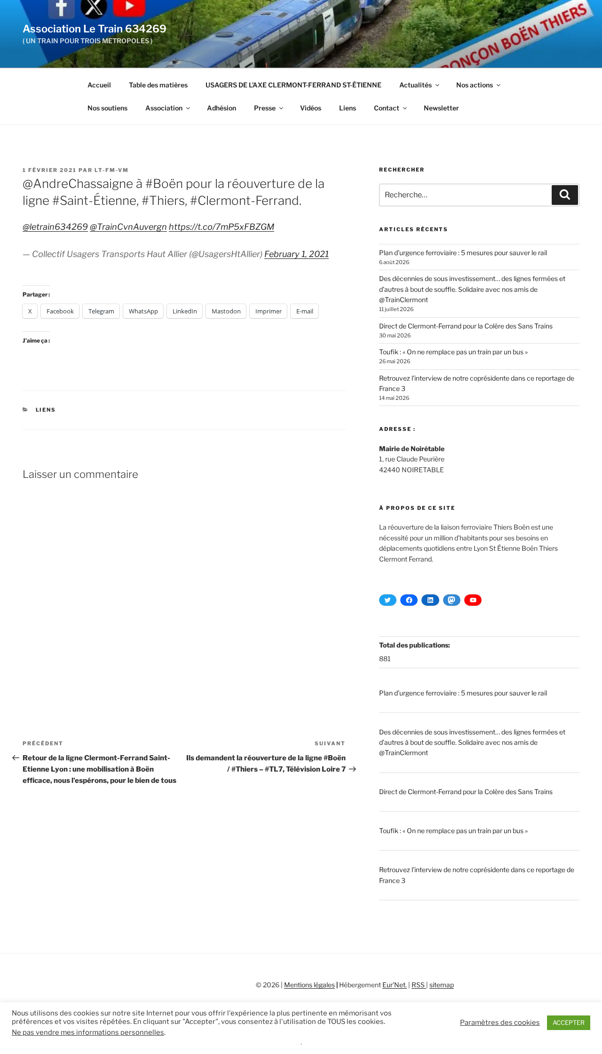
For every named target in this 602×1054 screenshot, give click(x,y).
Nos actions (474, 85)
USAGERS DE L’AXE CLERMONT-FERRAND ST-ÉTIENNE (293, 85)
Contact (386, 108)
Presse (265, 108)
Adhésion (221, 108)
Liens (347, 108)
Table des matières (158, 85)
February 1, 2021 (296, 254)
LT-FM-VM (112, 170)
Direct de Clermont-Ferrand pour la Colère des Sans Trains (466, 326)
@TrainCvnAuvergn (128, 227)
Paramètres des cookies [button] (500, 1022)
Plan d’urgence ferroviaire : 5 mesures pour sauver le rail (463, 253)
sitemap (441, 985)
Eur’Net (393, 985)
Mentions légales (309, 985)
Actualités (415, 85)
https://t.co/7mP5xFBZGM (221, 227)
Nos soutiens (107, 108)
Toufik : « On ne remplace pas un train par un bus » (453, 352)
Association (163, 108)
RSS (419, 985)
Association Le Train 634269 (94, 29)
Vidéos (310, 108)
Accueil (99, 85)
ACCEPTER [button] (569, 1022)
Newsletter (441, 108)
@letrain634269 (55, 227)
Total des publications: (415, 645)
